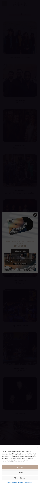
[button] (37, 447)
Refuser (20, 472)
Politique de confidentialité (25, 482)
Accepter (20, 467)
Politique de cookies (12, 482)
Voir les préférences (20, 478)
